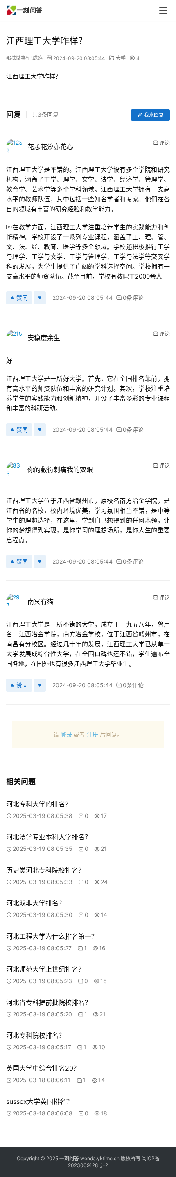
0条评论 (133, 297)
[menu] (163, 10)
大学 (121, 58)
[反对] (40, 297)
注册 (92, 734)
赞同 (22, 297)
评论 (164, 142)
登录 (66, 734)
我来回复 (154, 115)
